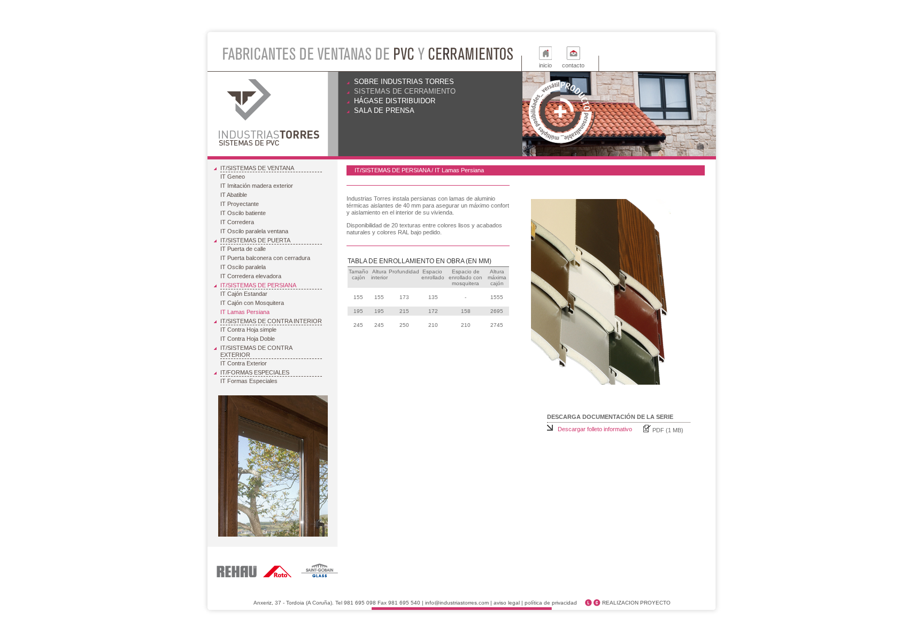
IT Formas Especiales (249, 381)
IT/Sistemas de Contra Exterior (256, 351)
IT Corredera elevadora (250, 276)
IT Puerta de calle (243, 249)
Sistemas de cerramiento (405, 91)
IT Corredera (237, 222)
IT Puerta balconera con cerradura (265, 258)
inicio (545, 65)
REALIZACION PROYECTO (636, 603)
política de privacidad (551, 603)
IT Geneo (232, 176)
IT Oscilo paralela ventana (254, 231)
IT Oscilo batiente (243, 213)
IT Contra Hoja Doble (247, 338)
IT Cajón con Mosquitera (252, 303)
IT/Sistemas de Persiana (258, 285)
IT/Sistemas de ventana (257, 168)
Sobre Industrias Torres (404, 82)
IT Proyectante (239, 204)
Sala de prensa (384, 110)
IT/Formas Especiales (254, 372)
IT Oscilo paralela (243, 267)
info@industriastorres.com (457, 603)
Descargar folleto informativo (595, 429)
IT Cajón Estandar (243, 294)
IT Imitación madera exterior (256, 185)
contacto (573, 65)
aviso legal (507, 603)
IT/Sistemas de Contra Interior (271, 321)
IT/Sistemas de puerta (255, 240)
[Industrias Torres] (270, 114)
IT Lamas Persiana (245, 312)
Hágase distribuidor (394, 101)
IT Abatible (233, 195)
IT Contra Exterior (243, 363)
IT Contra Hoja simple (248, 329)
